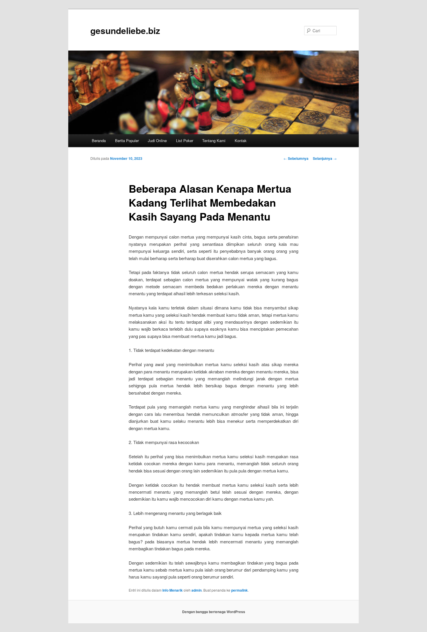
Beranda (99, 140)
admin (196, 590)
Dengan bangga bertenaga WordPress (213, 611)
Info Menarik (172, 590)
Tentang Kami (213, 140)
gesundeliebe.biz (125, 30)
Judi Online (157, 140)
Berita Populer (127, 140)
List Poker (184, 140)
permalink (239, 590)
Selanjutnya (325, 158)
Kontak (241, 140)
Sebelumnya (296, 158)
